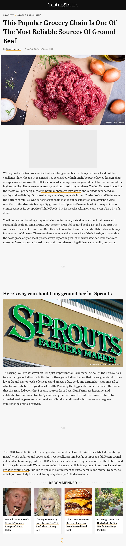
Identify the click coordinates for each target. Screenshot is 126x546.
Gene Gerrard (13, 49)
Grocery (8, 15)
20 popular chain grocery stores (61, 191)
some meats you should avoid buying (57, 186)
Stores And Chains (29, 15)
